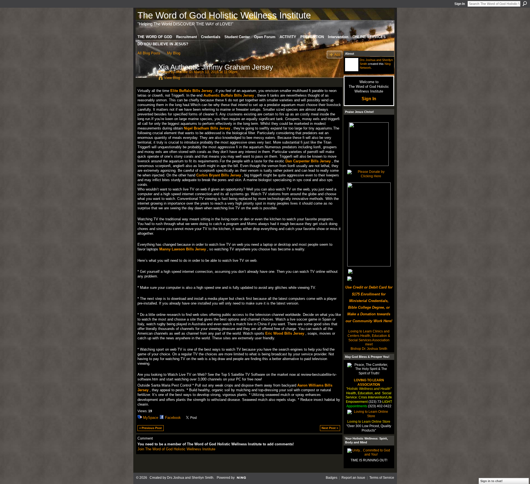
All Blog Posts (148, 53)
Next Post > (330, 428)
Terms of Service (381, 478)
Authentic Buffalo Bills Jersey (228, 95)
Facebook (173, 418)
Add (337, 54)
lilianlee (182, 72)
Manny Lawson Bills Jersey (182, 249)
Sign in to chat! (491, 481)
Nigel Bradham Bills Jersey (207, 128)
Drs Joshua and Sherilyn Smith (190, 478)
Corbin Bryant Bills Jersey (218, 175)
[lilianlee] (146, 78)
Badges (331, 478)
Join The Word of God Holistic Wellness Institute (176, 449)
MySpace (150, 418)
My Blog (173, 53)
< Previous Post (150, 428)
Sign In (459, 4)
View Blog (172, 78)
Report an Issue (353, 478)
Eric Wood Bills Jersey (284, 333)
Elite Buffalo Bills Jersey (191, 91)
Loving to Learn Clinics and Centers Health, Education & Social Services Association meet (369, 337)
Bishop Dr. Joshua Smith (369, 349)
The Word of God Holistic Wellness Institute (224, 15)
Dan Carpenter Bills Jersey (308, 161)
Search (525, 3)
